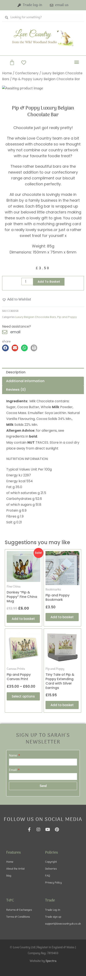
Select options (23, 696)
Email (13, 770)
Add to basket (49, 282)
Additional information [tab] (25, 381)
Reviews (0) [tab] (16, 389)
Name (13, 755)
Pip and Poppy (67, 317)
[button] (76, 62)
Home (7, 73)
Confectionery (27, 73)
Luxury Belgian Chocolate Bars (35, 317)
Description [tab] (15, 372)
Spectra (51, 961)
